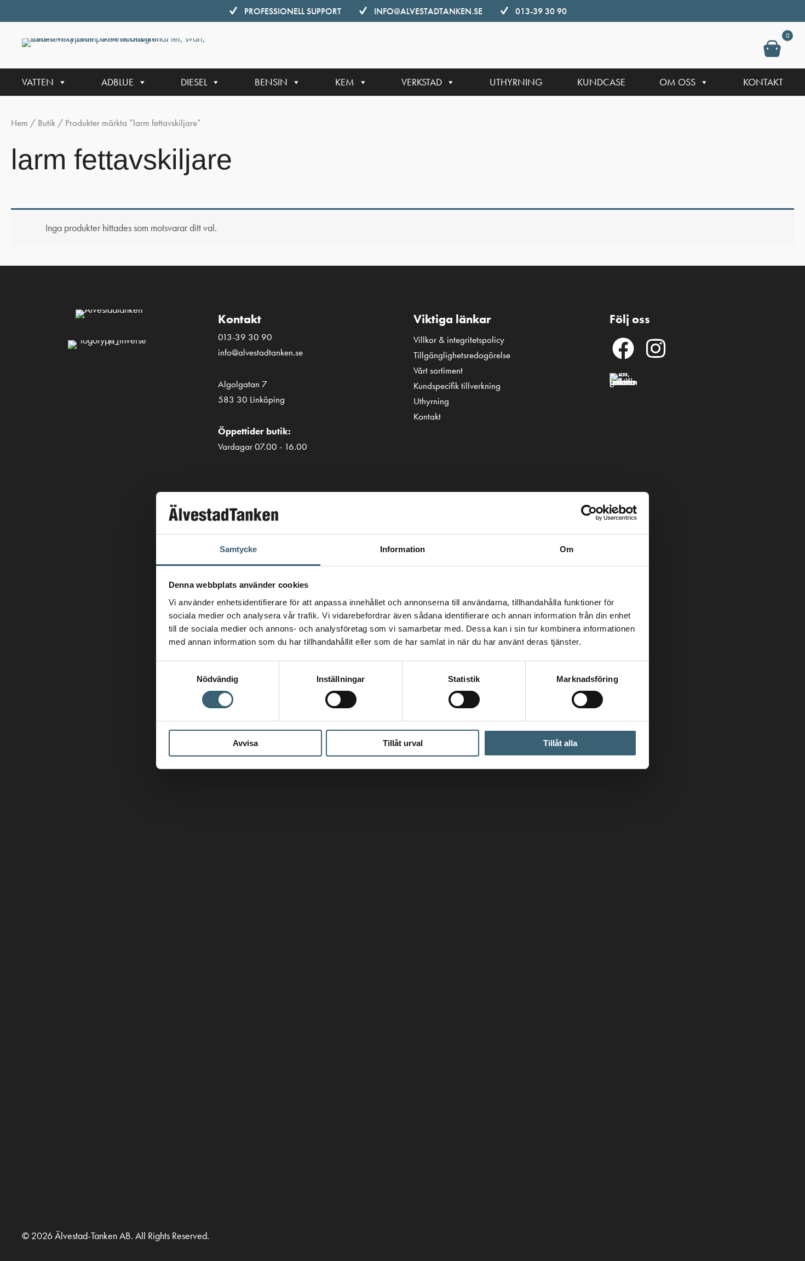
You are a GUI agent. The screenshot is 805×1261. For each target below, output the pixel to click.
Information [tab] (402, 549)
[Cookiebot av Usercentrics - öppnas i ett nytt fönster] (589, 513)
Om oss (677, 82)
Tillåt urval (403, 743)
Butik (46, 123)
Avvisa (245, 743)
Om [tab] (566, 549)
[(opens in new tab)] (623, 782)
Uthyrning (516, 82)
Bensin (271, 82)
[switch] (341, 699)
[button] (623, 348)
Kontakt (763, 82)
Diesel (194, 82)
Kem (344, 82)
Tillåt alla (560, 743)
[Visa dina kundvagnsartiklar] (772, 51)
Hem (19, 123)
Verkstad (421, 82)
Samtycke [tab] (238, 549)
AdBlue (117, 82)
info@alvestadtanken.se (428, 11)
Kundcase (601, 82)
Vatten (38, 82)
